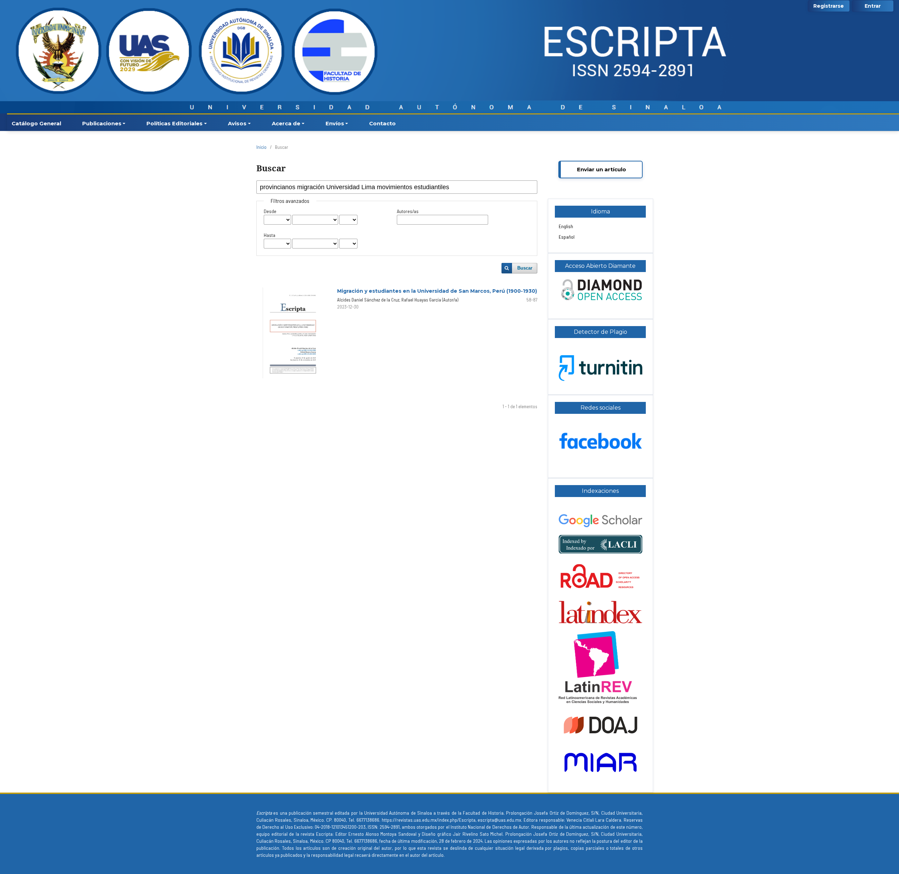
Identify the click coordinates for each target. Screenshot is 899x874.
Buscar (524, 268)
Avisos (237, 123)
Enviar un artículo (601, 169)
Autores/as (408, 211)
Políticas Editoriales (174, 123)
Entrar (873, 6)
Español (567, 237)
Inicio (261, 147)
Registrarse (828, 6)
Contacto (382, 123)
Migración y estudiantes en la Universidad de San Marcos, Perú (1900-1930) (437, 291)
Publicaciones (102, 123)
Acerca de (286, 123)
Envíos (335, 123)
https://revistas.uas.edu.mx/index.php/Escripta (427, 820)
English (566, 226)
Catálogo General (36, 123)
